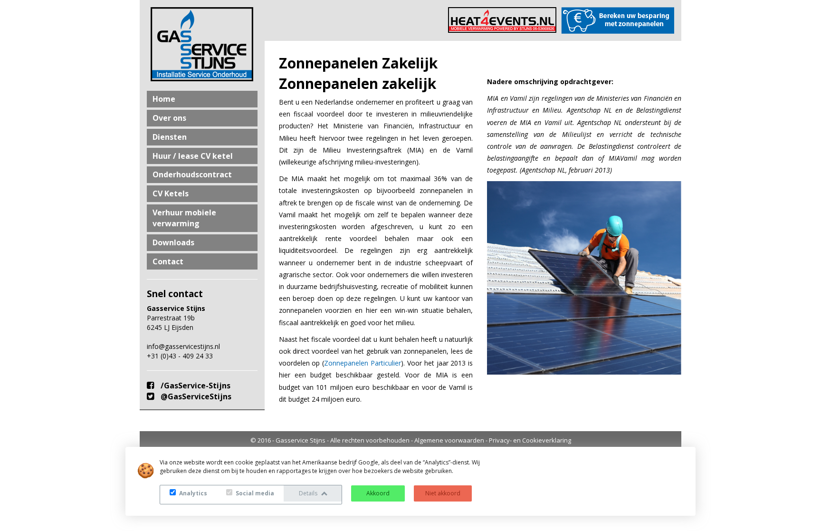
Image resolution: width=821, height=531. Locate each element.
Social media (254, 493)
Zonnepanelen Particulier (362, 362)
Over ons (169, 118)
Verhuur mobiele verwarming (184, 218)
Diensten (170, 137)
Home (164, 99)
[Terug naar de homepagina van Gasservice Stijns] (202, 44)
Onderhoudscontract (192, 174)
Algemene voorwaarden (449, 440)
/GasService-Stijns (194, 385)
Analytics (192, 493)
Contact (168, 261)
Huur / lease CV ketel (193, 156)
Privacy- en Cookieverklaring (530, 440)
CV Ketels (171, 193)
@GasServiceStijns (195, 396)
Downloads (173, 242)
